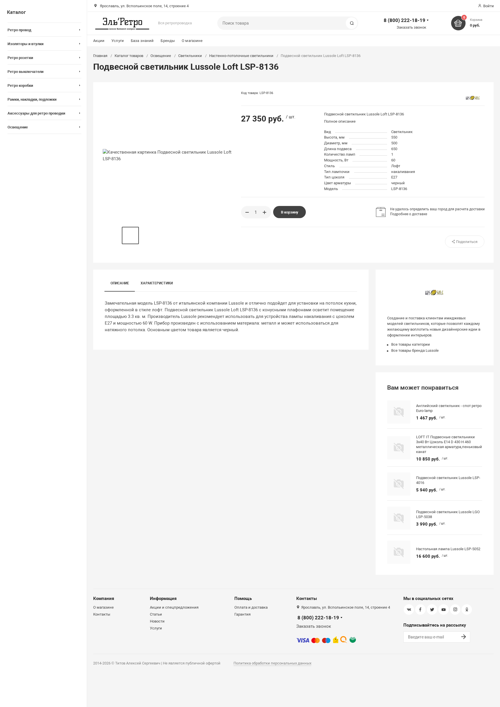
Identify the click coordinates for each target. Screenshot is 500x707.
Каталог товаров (129, 56)
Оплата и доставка (251, 607)
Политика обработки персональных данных (272, 663)
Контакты (101, 614)
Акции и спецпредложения (174, 607)
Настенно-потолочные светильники (241, 56)
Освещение (160, 56)
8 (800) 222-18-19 (404, 20)
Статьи (156, 614)
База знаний (142, 40)
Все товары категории (410, 344)
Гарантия (242, 614)
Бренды (168, 40)
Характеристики (157, 283)
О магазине (192, 40)
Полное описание (340, 121)
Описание (120, 283)
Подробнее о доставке (408, 214)
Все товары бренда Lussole (415, 350)
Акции (99, 40)
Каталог (16, 12)
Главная (100, 56)
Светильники (190, 56)
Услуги (117, 40)
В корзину (289, 212)
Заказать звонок (411, 27)
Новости (157, 621)
